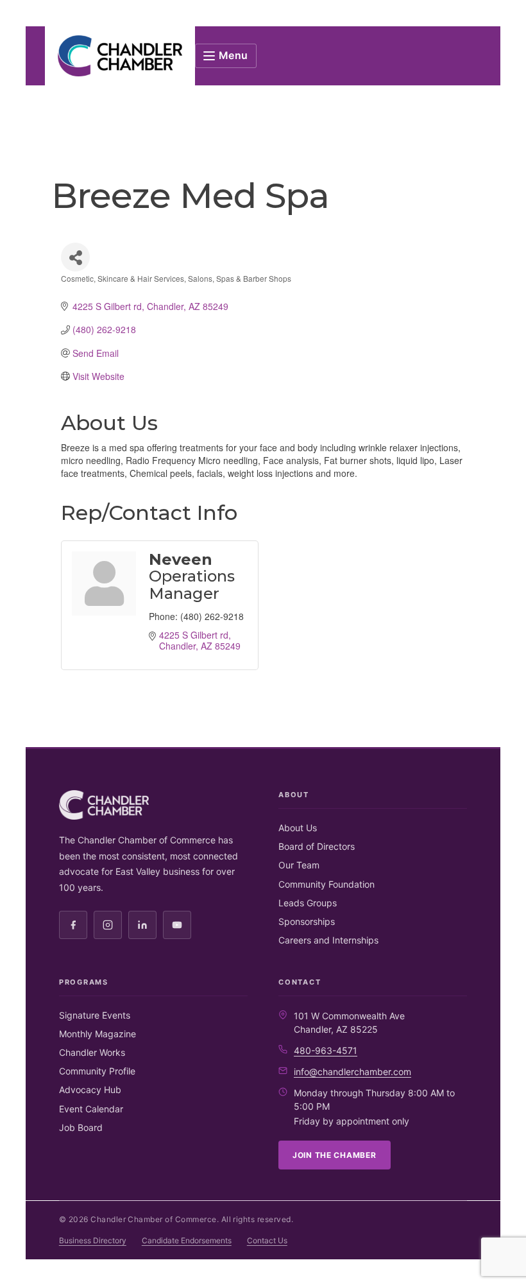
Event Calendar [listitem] (91, 1108)
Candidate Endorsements (187, 1240)
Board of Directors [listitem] (316, 846)
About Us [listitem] (297, 827)
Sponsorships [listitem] (306, 921)
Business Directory (92, 1240)
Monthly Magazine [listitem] (97, 1033)
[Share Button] (75, 257)
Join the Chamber (335, 1155)
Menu (234, 55)
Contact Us (267, 1240)
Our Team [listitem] (298, 864)
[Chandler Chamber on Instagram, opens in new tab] (108, 925)
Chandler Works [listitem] (92, 1052)
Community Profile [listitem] (97, 1070)
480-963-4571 (325, 1050)
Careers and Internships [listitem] (328, 940)
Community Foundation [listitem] (326, 884)
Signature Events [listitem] (94, 1015)
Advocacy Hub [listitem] (90, 1089)
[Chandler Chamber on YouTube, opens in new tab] (177, 925)
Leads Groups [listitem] (307, 902)
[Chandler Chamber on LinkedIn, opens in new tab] (142, 925)
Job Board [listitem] (81, 1127)
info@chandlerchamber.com (352, 1071)
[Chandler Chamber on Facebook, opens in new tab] (73, 925)
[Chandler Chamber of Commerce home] (120, 55)
